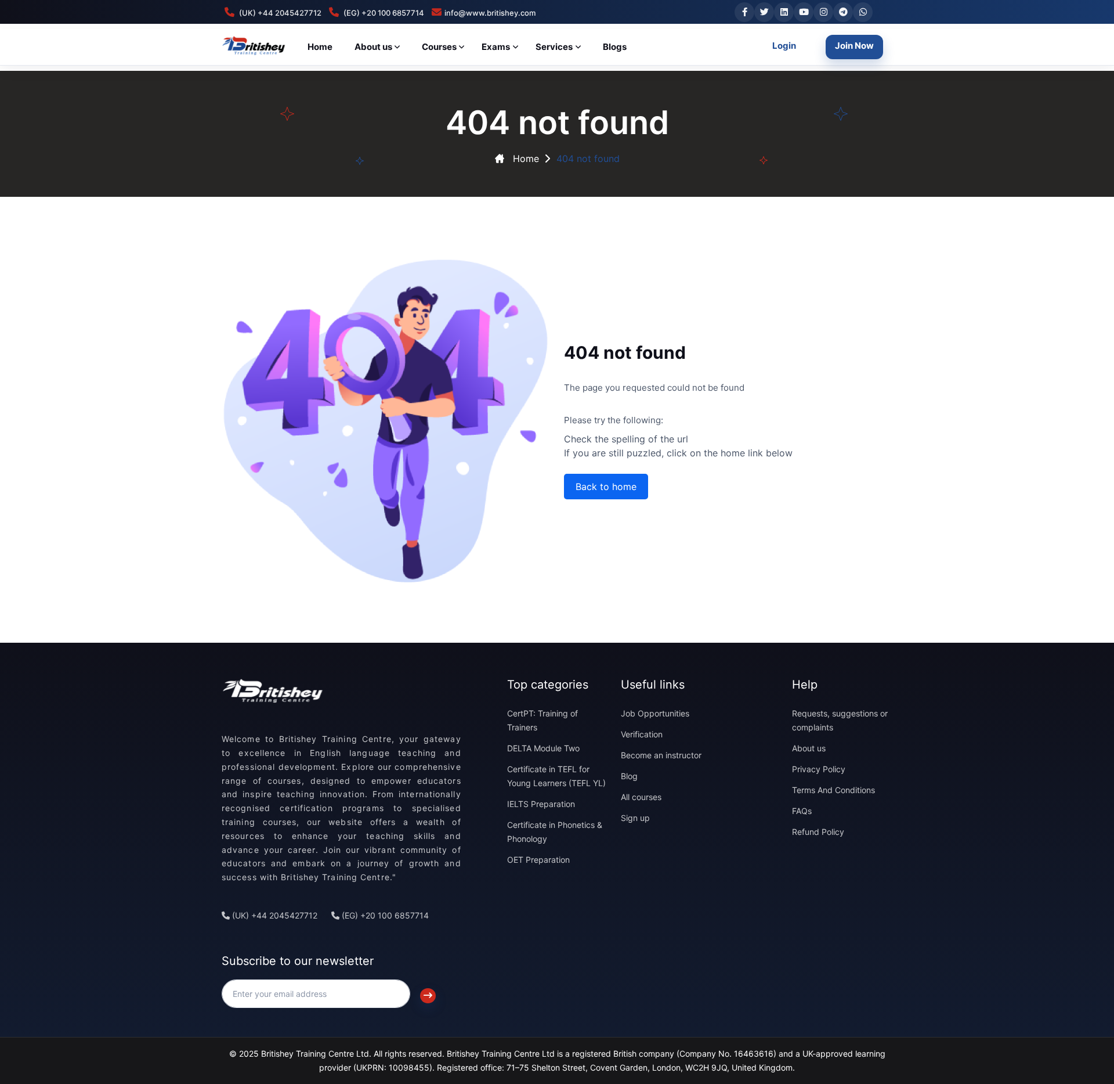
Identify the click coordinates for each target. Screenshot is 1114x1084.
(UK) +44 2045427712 (273, 915)
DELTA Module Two (543, 748)
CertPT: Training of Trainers (542, 720)
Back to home (606, 486)
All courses (641, 797)
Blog (629, 776)
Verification (642, 734)
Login (784, 45)
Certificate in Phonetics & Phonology (554, 832)
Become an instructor (661, 755)
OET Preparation (538, 860)
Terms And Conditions (833, 790)
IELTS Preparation (541, 804)
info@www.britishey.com (490, 12)
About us (809, 748)
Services (554, 46)
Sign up (635, 818)
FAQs (802, 811)
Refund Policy (818, 832)
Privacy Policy (818, 769)
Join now (854, 45)
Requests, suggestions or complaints (840, 720)
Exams (496, 46)
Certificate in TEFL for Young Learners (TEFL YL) (556, 776)
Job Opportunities (655, 713)
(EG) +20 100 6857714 (384, 915)
